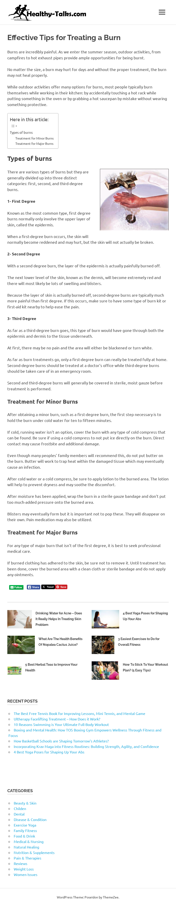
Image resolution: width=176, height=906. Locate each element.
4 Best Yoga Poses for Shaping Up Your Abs (49, 752)
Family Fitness (25, 830)
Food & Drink (24, 836)
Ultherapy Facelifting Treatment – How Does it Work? (57, 719)
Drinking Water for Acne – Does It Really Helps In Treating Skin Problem (59, 619)
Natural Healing (26, 847)
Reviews (20, 863)
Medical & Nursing (29, 841)
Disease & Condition (30, 819)
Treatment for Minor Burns (34, 138)
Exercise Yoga (25, 825)
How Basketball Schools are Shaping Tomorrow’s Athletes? (61, 741)
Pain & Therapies (27, 858)
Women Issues (25, 874)
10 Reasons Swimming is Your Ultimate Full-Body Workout (61, 724)
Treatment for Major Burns (34, 143)
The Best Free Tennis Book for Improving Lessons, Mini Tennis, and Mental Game (79, 713)
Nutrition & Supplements (34, 852)
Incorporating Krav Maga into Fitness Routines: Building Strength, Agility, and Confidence (86, 746)
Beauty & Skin (25, 803)
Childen (20, 808)
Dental (19, 814)
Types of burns (21, 132)
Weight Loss (24, 869)
